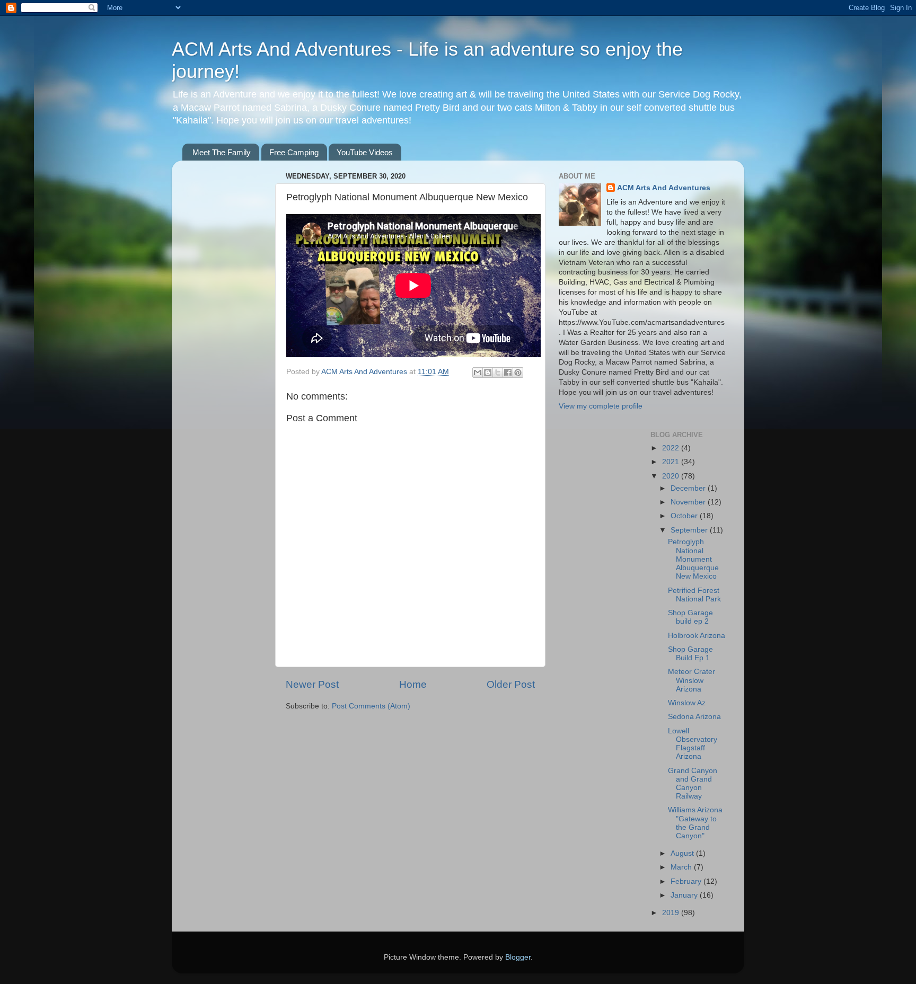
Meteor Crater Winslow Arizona (691, 680)
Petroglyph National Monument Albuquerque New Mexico (693, 559)
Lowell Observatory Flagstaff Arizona (692, 744)
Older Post (511, 684)
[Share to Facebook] (508, 372)
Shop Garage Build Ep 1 (690, 653)
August (683, 853)
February (687, 881)
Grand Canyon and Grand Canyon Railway (692, 784)
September (690, 530)
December (689, 488)
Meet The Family (221, 152)
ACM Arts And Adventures (663, 188)
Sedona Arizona (694, 717)
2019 (671, 913)
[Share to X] (497, 372)
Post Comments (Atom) (371, 706)
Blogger (518, 957)
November (689, 502)
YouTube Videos (365, 152)
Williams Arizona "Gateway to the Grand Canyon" (695, 823)
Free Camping (294, 152)
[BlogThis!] (487, 372)
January (685, 895)
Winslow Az (687, 703)
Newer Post (312, 684)
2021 (671, 462)
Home (413, 684)
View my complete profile (600, 406)
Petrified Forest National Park (694, 595)
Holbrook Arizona (696, 636)
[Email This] (477, 372)
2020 (671, 476)
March (682, 867)
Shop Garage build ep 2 (690, 617)
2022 (671, 448)
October (685, 516)
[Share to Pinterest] (518, 372)
